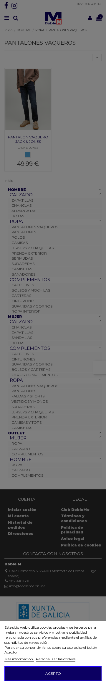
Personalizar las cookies (55, 659)
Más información (19, 659)
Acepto (53, 673)
